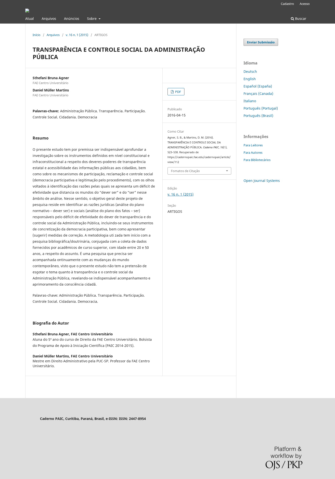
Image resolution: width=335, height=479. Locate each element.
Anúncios (71, 18)
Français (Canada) (258, 93)
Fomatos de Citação (185, 171)
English (250, 78)
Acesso (305, 3)
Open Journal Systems (262, 180)
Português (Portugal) (261, 108)
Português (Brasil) (258, 115)
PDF (177, 91)
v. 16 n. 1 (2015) (77, 35)
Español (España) (258, 86)
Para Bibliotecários (257, 160)
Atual (29, 18)
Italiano (250, 101)
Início (36, 35)
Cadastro (287, 3)
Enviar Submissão (261, 42)
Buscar (300, 18)
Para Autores (253, 152)
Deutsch (250, 71)
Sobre (92, 18)
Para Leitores (253, 145)
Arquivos (49, 18)
